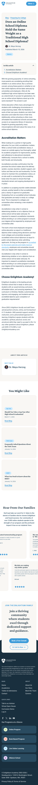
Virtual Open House (9, 706)
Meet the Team (30, 691)
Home (4, 685)
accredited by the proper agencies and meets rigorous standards (19, 244)
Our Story (28, 688)
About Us (28, 685)
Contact (4, 694)
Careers (28, 694)
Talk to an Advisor (8, 703)
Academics (6, 688)
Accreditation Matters (13, 70)
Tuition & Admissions (9, 691)
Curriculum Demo (8, 709)
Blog (7, 18)
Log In (4, 712)
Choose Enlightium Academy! (16, 72)
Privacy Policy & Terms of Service (14, 781)
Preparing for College (18, 18)
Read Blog (8, 421)
